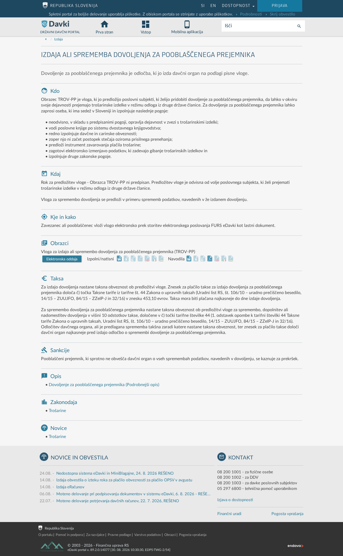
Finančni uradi (229, 514)
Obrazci (170, 535)
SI (203, 5)
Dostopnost (237, 5)
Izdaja (58, 39)
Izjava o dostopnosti (235, 500)
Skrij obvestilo (282, 14)
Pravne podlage (119, 535)
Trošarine (57, 411)
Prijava (280, 5)
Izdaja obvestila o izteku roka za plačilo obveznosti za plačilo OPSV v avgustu (124, 480)
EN (213, 5)
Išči (228, 26)
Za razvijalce (95, 535)
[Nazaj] (45, 39)
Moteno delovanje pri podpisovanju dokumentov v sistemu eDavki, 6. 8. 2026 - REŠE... (133, 494)
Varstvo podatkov (147, 535)
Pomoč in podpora (69, 535)
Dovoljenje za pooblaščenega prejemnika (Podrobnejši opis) (104, 385)
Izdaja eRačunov (70, 487)
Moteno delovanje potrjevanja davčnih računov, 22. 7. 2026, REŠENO (117, 501)
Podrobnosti (250, 14)
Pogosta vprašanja (287, 514)
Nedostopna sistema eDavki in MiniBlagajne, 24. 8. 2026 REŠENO (115, 473)
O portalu (45, 535)
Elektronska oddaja (61, 259)
